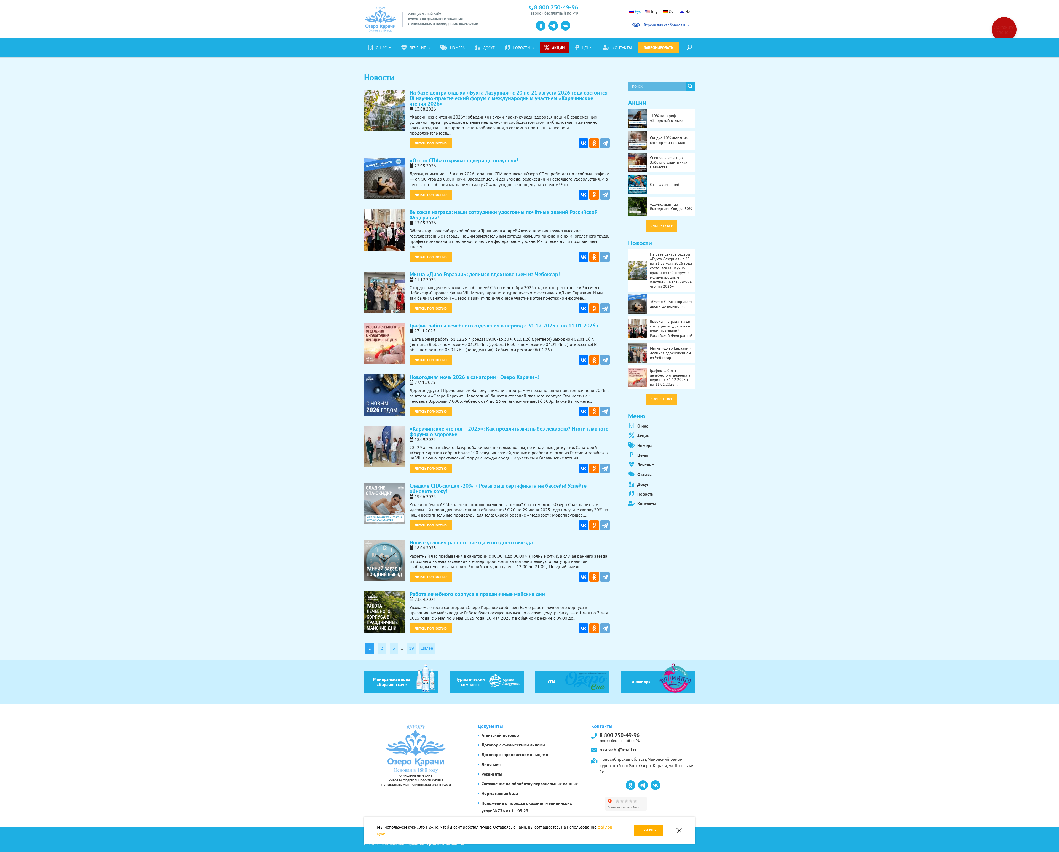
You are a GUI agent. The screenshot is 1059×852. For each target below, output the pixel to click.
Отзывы (644, 474)
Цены (587, 47)
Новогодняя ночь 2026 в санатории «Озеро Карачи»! (474, 377)
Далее (427, 648)
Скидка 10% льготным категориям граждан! (669, 140)
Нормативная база (500, 793)
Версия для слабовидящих (665, 24)
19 (411, 648)
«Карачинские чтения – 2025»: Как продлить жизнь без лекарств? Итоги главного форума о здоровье (509, 431)
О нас (381, 47)
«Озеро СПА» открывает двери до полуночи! (464, 160)
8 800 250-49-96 (620, 737)
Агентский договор (500, 735)
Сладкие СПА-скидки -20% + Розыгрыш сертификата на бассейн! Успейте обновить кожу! (498, 488)
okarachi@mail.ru (619, 749)
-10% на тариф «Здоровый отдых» (667, 118)
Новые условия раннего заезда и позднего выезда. (472, 542)
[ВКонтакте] (583, 143)
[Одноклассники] (594, 143)
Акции (558, 47)
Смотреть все (662, 226)
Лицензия (491, 764)
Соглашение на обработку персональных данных (530, 783)
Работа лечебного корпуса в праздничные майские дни (477, 594)
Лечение (418, 47)
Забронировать (658, 47)
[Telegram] (605, 143)
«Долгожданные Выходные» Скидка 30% (671, 206)
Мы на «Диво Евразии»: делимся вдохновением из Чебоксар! (485, 274)
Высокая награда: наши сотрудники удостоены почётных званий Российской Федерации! (504, 214)
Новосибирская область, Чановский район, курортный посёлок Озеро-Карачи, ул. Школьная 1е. (647, 765)
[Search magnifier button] (690, 86)
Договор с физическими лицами (513, 745)
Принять (648, 830)
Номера (457, 47)
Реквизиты (492, 774)
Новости (521, 47)
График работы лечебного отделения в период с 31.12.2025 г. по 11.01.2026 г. (505, 325)
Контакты (622, 47)
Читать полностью (431, 143)
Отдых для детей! (665, 184)
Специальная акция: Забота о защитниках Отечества (668, 162)
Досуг (488, 47)
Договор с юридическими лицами (515, 754)
